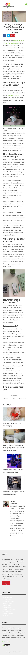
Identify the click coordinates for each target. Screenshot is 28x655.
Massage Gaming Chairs (9, 609)
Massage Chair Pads (8, 613)
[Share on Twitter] (8, 35)
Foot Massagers (7, 611)
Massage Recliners (7, 599)
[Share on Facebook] (4, 35)
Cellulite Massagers (7, 597)
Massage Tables (7, 607)
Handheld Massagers (8, 603)
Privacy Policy (6, 641)
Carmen (6, 398)
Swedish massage (13, 95)
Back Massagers (7, 605)
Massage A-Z (22, 398)
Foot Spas (5, 615)
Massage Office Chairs (8, 601)
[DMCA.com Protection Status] (6, 645)
